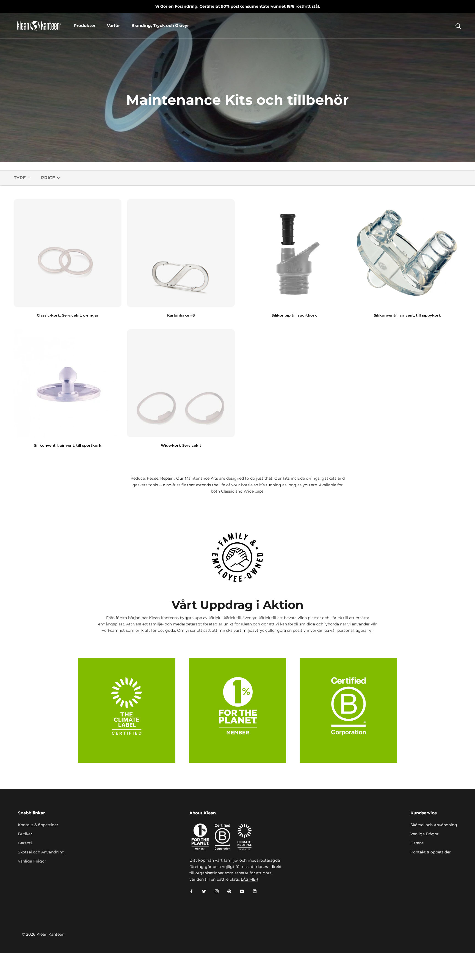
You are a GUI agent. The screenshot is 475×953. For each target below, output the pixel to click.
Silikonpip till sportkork (294, 315)
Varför (113, 25)
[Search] (458, 26)
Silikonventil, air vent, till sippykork (407, 315)
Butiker (25, 833)
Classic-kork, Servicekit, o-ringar (67, 315)
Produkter (84, 25)
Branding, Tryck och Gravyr (160, 25)
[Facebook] (191, 891)
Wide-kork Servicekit (181, 445)
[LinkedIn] (254, 891)
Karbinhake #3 (181, 315)
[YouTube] (242, 891)
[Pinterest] (229, 891)
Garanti (25, 843)
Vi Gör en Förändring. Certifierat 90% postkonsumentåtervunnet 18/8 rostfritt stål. (237, 6)
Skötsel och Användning (41, 852)
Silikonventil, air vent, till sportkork (67, 445)
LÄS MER (249, 879)
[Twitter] (204, 891)
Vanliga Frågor (32, 861)
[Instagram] (217, 891)
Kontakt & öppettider (38, 824)
